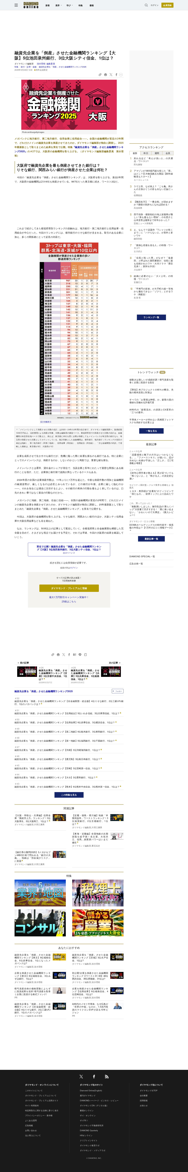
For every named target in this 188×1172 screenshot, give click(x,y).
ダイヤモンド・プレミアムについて (40, 1095)
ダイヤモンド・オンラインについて (42, 1084)
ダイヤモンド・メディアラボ (92, 1150)
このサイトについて (34, 1090)
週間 (157, 153)
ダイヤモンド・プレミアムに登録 (69, 588)
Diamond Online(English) (91, 1090)
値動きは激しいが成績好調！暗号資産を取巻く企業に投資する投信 (151, 381)
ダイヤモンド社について (151, 1084)
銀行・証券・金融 (28, 66)
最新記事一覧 (151, 538)
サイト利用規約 (32, 1105)
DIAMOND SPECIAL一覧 (142, 556)
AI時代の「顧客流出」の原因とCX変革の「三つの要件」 (151, 411)
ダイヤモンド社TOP (148, 1090)
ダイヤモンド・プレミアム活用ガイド (41, 1100)
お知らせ (144, 1105)
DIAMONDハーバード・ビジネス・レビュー (99, 1100)
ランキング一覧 (151, 317)
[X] (81, 1077)
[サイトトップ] (31, 5)
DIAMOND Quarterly (89, 1130)
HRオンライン (86, 1135)
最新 (135, 153)
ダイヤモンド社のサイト (91, 1084)
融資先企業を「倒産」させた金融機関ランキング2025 (62, 66)
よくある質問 (31, 1120)
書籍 (92, 5)
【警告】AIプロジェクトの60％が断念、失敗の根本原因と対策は (151, 391)
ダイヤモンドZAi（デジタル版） (94, 1105)
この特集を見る (69, 794)
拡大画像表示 (45, 421)
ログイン (154, 5)
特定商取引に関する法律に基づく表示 (41, 1110)
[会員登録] (167, 5)
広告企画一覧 (136, 563)
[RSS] (106, 1077)
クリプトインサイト (89, 1140)
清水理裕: (46, 63)
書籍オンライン (87, 1110)
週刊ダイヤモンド (88, 1095)
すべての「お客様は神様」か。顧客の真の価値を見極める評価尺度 (151, 401)
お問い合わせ (31, 1130)
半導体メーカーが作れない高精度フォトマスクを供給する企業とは (151, 421)
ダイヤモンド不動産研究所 (91, 1125)
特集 (81, 5)
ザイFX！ (84, 1120)
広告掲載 (29, 1125)
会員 (168, 153)
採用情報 (144, 1100)
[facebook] (94, 1077)
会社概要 (144, 1095)
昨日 (146, 153)
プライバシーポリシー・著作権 (38, 1115)
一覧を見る (151, 430)
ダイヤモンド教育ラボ (89, 1145)
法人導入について (33, 1135)
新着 (48, 5)
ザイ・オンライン (88, 1115)
